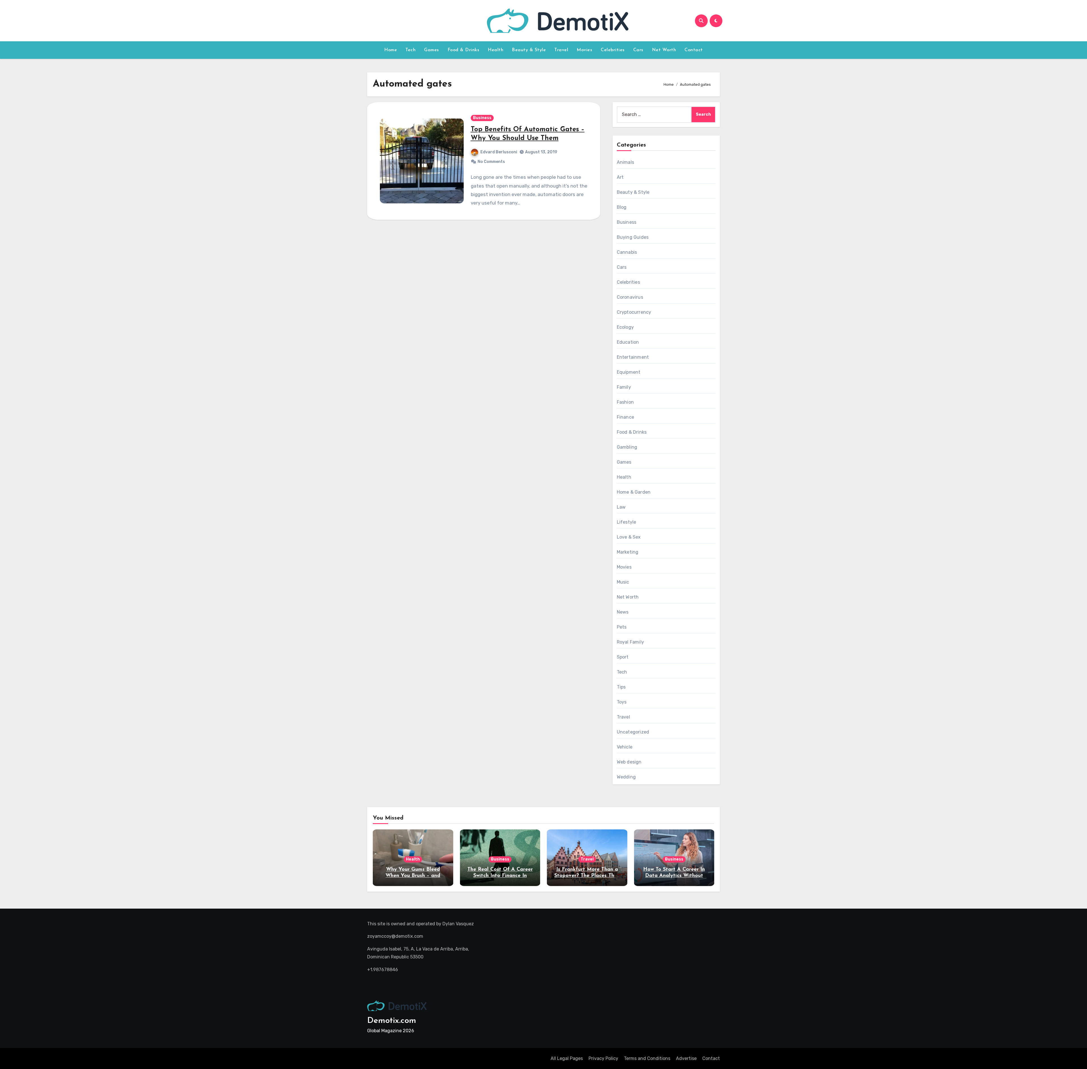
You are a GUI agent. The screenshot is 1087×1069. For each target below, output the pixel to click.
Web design (629, 762)
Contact (693, 50)
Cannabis (627, 252)
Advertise (686, 1058)
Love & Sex (629, 537)
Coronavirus (630, 297)
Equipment (629, 372)
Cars (638, 50)
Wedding (626, 777)
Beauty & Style (529, 50)
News (623, 612)
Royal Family (630, 642)
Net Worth (664, 50)
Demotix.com (391, 1020)
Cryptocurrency (634, 312)
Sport (623, 657)
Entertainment (633, 357)
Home (390, 50)
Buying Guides (633, 237)
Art (620, 177)
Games (431, 50)
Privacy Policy (603, 1058)
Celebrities (613, 50)
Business (482, 117)
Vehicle (624, 747)
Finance (625, 417)
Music (623, 582)
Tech (410, 50)
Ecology (625, 327)
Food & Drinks (464, 50)
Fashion (625, 402)
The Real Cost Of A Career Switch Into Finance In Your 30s (500, 875)
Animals (625, 162)
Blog (622, 207)
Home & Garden (634, 492)
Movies (584, 50)
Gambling (627, 447)
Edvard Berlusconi (498, 152)
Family (624, 387)
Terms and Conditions (647, 1058)
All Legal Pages (567, 1058)
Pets (622, 627)
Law (621, 507)
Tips (621, 687)
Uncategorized (633, 732)
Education (628, 342)
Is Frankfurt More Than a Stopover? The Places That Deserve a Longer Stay (587, 875)
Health (495, 50)
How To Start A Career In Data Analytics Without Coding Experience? (674, 875)
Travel (561, 50)
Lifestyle (626, 522)
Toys (622, 702)
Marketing (628, 552)
